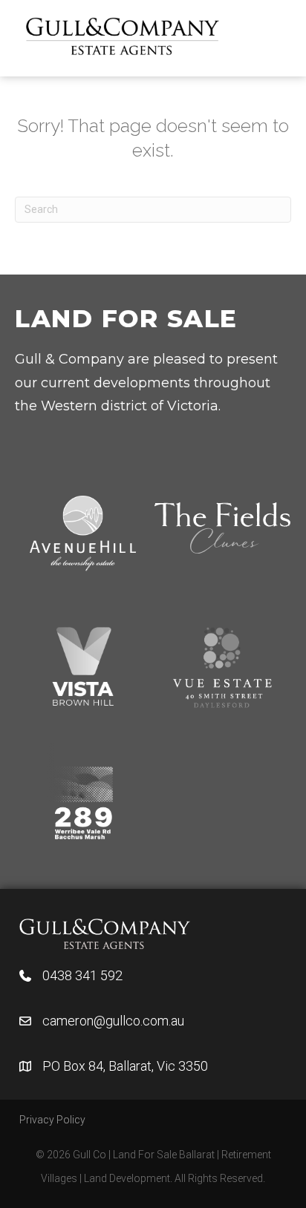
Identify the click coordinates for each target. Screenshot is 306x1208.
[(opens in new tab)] (104, 932)
